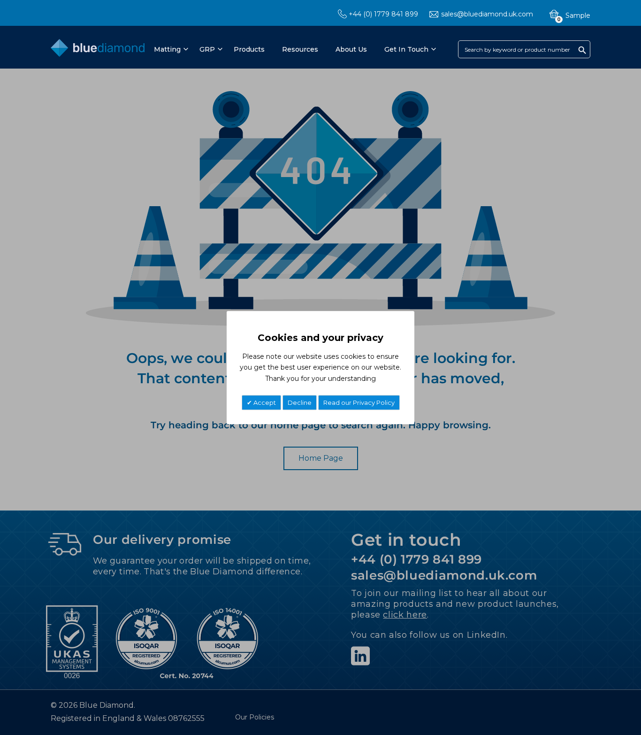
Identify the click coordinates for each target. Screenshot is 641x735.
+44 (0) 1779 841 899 (383, 14)
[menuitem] (169, 49)
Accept (264, 402)
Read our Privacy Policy (359, 402)
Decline (300, 402)
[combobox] (524, 49)
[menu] (294, 49)
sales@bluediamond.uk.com (487, 14)
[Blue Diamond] (98, 50)
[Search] (582, 49)
